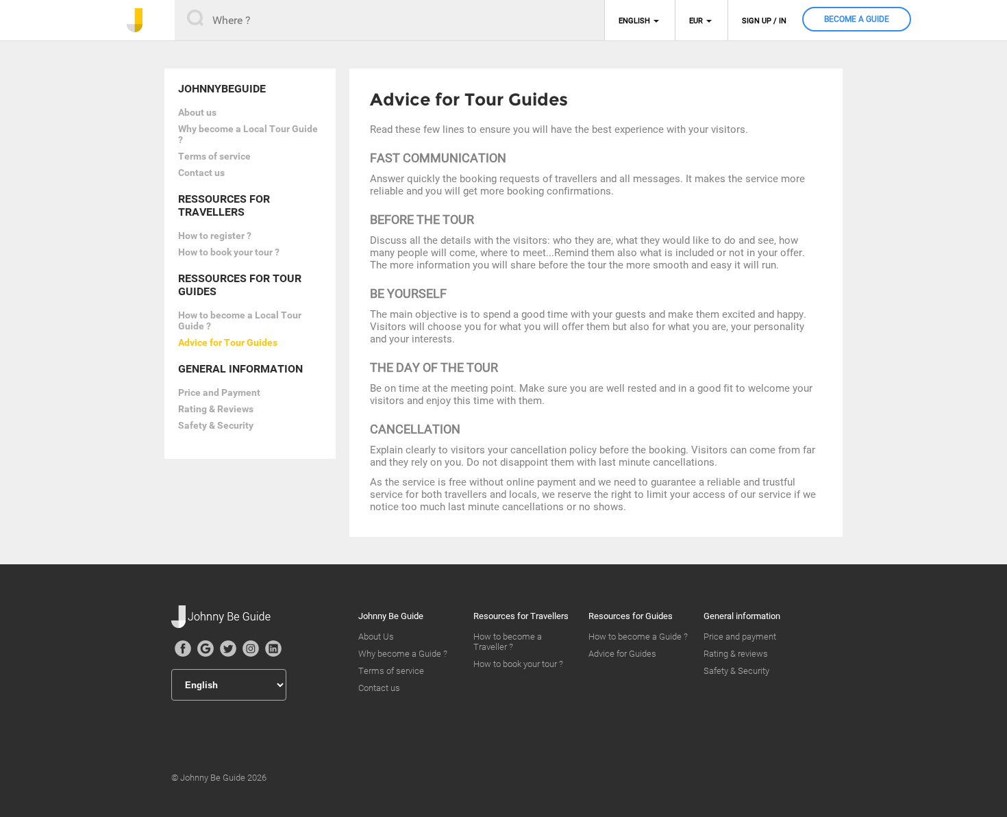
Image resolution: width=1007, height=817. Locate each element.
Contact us (201, 172)
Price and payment (740, 636)
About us (197, 112)
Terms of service (214, 156)
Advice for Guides (622, 654)
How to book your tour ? (228, 252)
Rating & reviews (736, 654)
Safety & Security (215, 425)
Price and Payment (219, 392)
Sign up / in (764, 20)
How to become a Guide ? (638, 636)
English (634, 20)
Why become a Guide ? (402, 654)
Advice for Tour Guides (227, 342)
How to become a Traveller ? (507, 641)
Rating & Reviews (215, 408)
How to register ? (214, 235)
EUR (696, 20)
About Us (376, 636)
